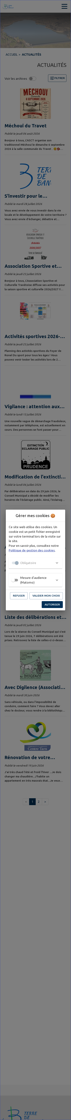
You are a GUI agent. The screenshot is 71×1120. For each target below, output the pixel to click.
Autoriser (52, 604)
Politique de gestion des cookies (32, 550)
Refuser (19, 595)
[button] (35, 563)
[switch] (13, 580)
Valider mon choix (46, 595)
